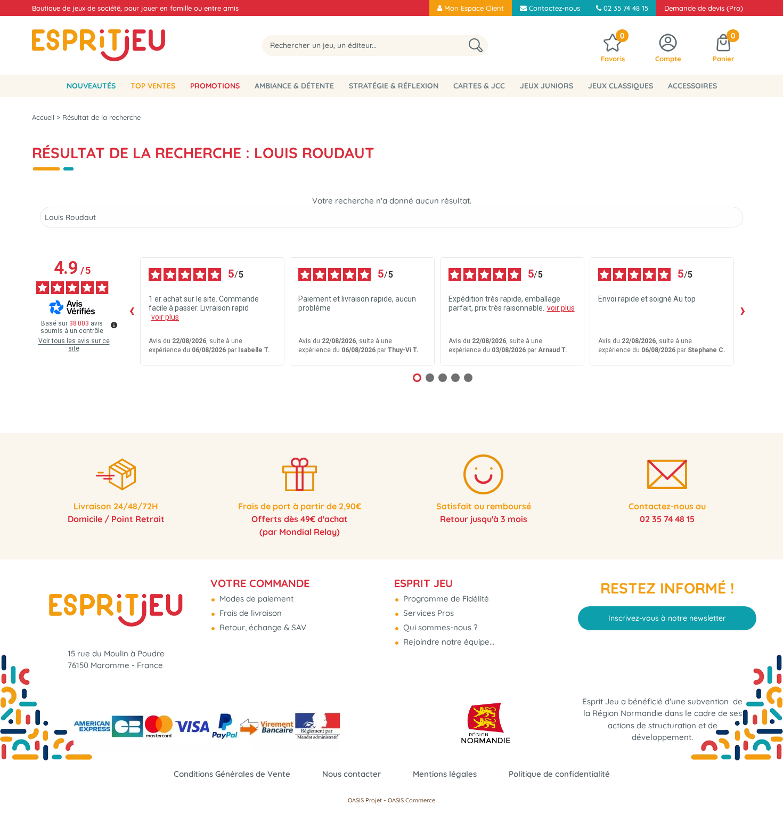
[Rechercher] (476, 45)
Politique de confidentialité (559, 774)
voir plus (165, 317)
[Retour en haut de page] (761, 781)
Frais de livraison (249, 613)
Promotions (215, 86)
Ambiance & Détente (294, 86)
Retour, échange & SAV (261, 627)
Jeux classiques (620, 86)
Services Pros (427, 613)
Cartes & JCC (479, 86)
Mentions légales (445, 774)
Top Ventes (152, 86)
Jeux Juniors (546, 86)
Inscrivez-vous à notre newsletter (667, 618)
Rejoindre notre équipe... (447, 642)
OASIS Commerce (411, 800)
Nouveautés (91, 86)
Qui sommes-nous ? (439, 627)
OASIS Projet (365, 800)
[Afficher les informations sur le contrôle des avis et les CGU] (114, 325)
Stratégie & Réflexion (393, 86)
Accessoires (692, 86)
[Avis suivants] (742, 311)
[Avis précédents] (131, 311)
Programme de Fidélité (445, 599)
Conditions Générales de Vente (232, 774)
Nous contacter (351, 774)
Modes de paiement (255, 599)
